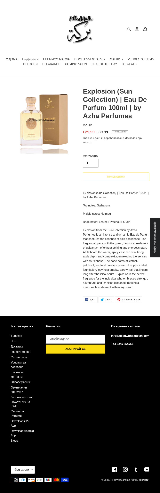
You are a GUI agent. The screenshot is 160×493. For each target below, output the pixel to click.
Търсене (16, 335)
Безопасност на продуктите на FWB (21, 402)
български (21, 469)
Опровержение (21, 382)
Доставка (17, 346)
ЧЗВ (13, 341)
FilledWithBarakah (120, 480)
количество (90, 155)
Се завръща (19, 357)
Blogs (14, 440)
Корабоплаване (114, 137)
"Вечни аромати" (140, 480)
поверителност (21, 351)
